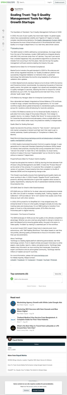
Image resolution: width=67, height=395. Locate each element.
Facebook (21, 260)
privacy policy (33, 386)
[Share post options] (3, 50)
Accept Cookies (38, 390)
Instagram (31, 260)
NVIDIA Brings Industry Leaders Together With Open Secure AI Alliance (30, 360)
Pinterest (54, 260)
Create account (59, 2)
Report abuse (42, 286)
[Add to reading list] (3, 44)
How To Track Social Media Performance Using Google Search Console (30, 365)
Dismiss (26, 390)
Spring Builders (33, 381)
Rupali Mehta (19, 9)
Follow (36, 344)
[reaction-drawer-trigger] (3, 31)
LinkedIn (13, 260)
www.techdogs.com (41, 255)
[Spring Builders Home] (8, 2)
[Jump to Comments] (3, 38)
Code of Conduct (31, 286)
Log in (49, 2)
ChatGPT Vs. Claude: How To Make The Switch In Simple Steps (27, 370)
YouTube (46, 260)
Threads (39, 260)
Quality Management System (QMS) (49, 40)
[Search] (18, 2)
